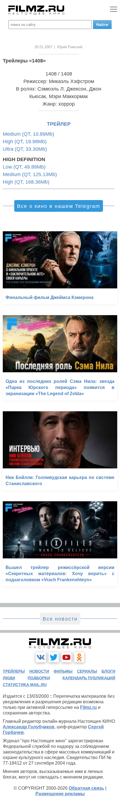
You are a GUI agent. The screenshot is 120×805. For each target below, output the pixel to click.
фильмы (63, 671)
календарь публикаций (89, 678)
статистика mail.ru (25, 684)
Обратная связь (86, 788)
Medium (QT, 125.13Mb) (30, 174)
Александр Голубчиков (28, 726)
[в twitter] (54, 657)
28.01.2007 (43, 47)
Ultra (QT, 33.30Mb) (25, 149)
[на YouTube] (66, 657)
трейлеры (14, 671)
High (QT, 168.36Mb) (26, 182)
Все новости (60, 619)
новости (39, 671)
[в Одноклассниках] (79, 657)
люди (9, 678)
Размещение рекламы (60, 793)
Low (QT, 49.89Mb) (24, 167)
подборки (39, 678)
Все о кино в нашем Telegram (58, 206)
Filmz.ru (88, 707)
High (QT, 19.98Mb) (25, 141)
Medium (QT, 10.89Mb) (28, 134)
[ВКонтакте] (41, 657)
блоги (108, 671)
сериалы (87, 671)
